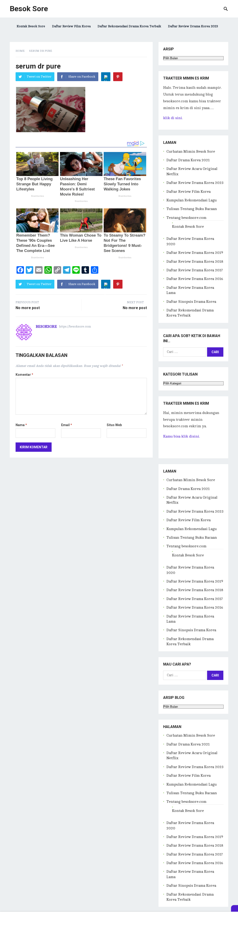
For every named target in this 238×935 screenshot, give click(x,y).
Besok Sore (29, 8)
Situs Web (114, 425)
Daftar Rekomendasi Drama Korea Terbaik (129, 26)
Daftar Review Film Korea (71, 26)
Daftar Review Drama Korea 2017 (194, 270)
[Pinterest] (117, 76)
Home (20, 50)
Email (66, 425)
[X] (234, 908)
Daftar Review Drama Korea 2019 (194, 253)
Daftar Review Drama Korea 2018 (194, 261)
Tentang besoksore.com (186, 218)
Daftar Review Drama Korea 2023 (193, 26)
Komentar (24, 374)
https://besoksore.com (75, 326)
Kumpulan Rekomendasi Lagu (191, 200)
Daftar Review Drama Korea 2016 (194, 279)
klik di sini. (173, 118)
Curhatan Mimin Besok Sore (190, 151)
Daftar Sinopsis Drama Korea (191, 302)
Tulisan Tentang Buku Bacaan (191, 209)
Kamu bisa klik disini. (181, 436)
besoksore (46, 326)
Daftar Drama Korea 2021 (188, 160)
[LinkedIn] (105, 76)
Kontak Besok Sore (31, 26)
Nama (21, 425)
